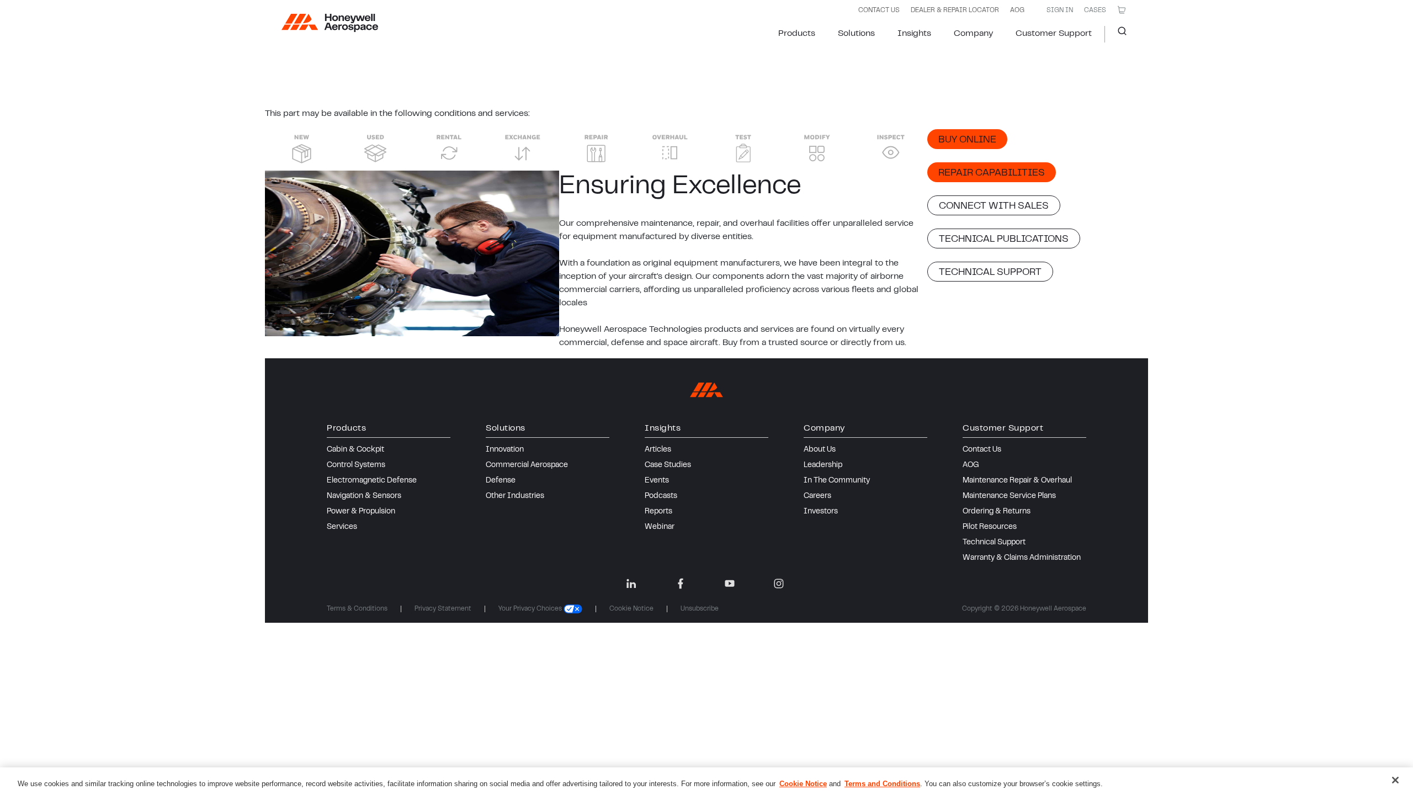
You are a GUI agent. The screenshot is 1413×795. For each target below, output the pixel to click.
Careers (817, 496)
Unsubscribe (700, 609)
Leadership (823, 465)
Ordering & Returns (996, 511)
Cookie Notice (631, 609)
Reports (658, 511)
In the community (837, 481)
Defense (501, 481)
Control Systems (356, 465)
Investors (821, 511)
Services (342, 527)
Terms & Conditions (357, 609)
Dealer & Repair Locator (955, 10)
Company (973, 34)
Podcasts (661, 496)
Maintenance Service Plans (1009, 496)
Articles (658, 450)
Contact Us (982, 450)
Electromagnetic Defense (372, 481)
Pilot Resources (990, 527)
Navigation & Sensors (364, 496)
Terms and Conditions (882, 784)
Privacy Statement (443, 609)
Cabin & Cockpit (355, 450)
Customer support (1054, 34)
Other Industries (515, 496)
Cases (1095, 10)
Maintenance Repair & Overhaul (1017, 481)
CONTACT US (879, 10)
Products (796, 34)
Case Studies (668, 465)
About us (820, 450)
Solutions (856, 34)
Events (657, 481)
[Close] (1395, 780)
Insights (914, 34)
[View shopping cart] (1121, 10)
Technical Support (994, 542)
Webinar (659, 527)
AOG (1017, 10)
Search (1118, 34)
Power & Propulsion (361, 511)
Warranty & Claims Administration (1022, 558)
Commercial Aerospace (527, 465)
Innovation (505, 450)
